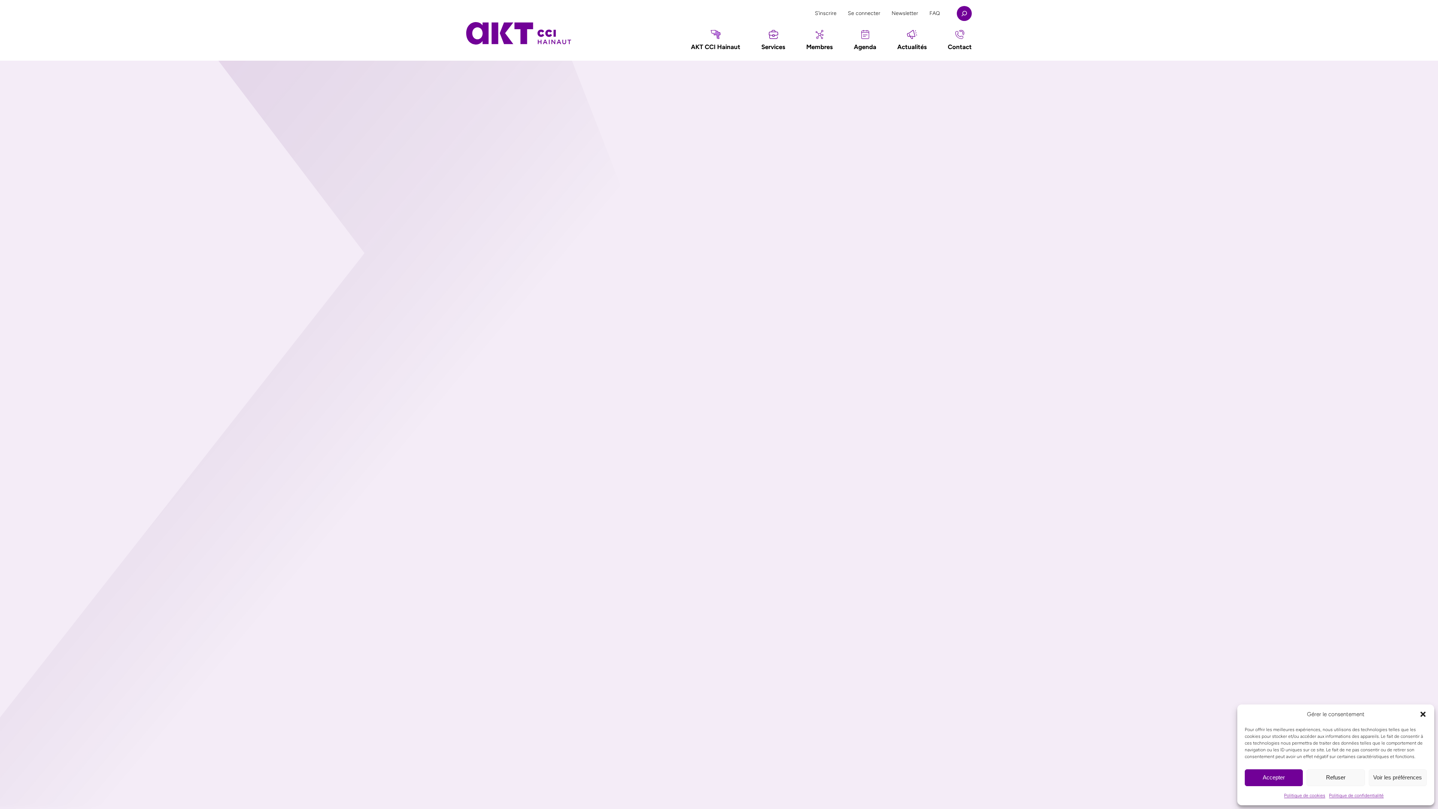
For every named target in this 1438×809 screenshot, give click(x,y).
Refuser (1336, 777)
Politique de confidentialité (1356, 795)
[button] (1423, 714)
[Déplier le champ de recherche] (964, 13)
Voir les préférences (1397, 777)
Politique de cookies (1304, 795)
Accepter (1274, 777)
